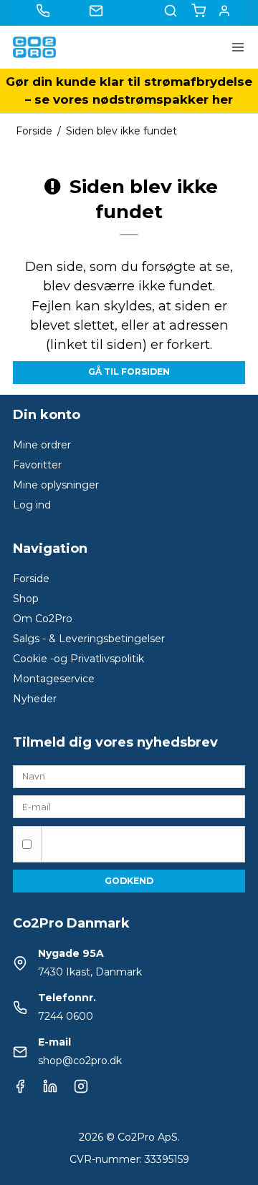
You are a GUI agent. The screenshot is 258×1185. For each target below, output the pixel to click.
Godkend (129, 880)
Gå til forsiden (129, 371)
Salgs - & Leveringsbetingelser (89, 638)
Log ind (32, 504)
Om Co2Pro (42, 618)
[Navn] (129, 775)
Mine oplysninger (56, 484)
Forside (31, 578)
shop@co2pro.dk (80, 1060)
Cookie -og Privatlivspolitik (78, 658)
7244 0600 (65, 1016)
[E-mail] (129, 806)
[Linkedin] (50, 1089)
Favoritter (37, 464)
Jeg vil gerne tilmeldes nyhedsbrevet (142, 837)
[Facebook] (20, 1089)
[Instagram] (81, 1089)
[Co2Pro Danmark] (34, 47)
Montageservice (54, 678)
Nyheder (35, 698)
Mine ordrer (42, 444)
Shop (26, 598)
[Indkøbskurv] (198, 11)
